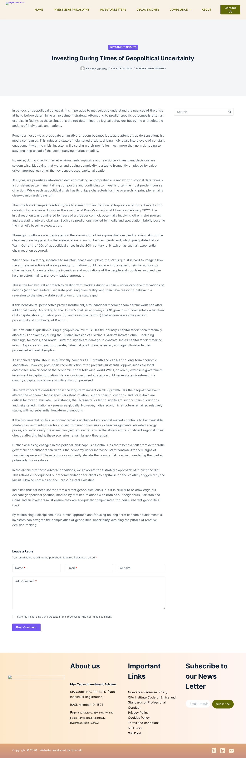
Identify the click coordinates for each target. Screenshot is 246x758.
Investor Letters (113, 9)
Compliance (179, 9)
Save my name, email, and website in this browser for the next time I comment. (64, 616)
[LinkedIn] (222, 750)
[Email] (231, 750)
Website (125, 568)
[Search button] (230, 112)
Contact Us (230, 9)
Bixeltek (76, 750)
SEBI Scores (135, 728)
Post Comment (26, 627)
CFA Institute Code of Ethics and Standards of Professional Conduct (152, 702)
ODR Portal (134, 733)
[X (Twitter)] (214, 750)
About (206, 9)
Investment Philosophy (71, 9)
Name (20, 568)
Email (72, 568)
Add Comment (26, 581)
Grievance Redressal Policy (147, 692)
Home (39, 9)
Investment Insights (123, 47)
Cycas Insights (148, 9)
